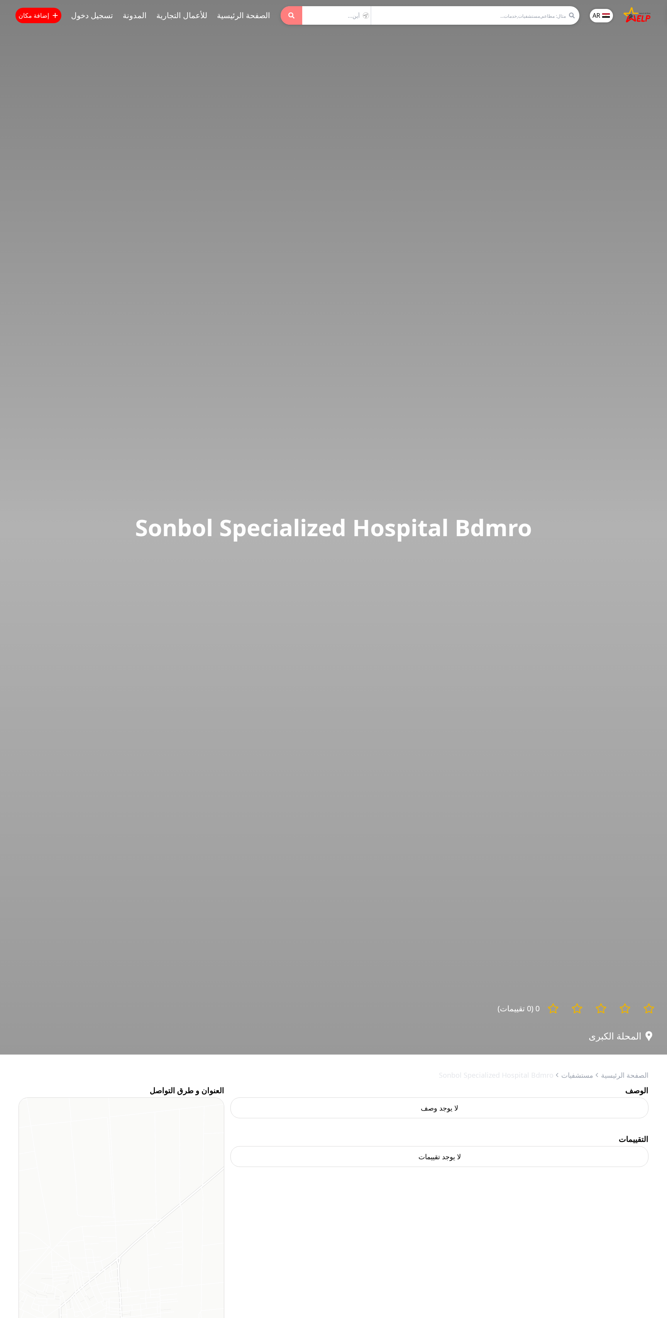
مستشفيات (577, 1075)
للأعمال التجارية (181, 15)
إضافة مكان (34, 15)
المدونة (135, 15)
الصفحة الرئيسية (243, 15)
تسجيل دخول (92, 15)
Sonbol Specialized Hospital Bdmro (496, 1075)
